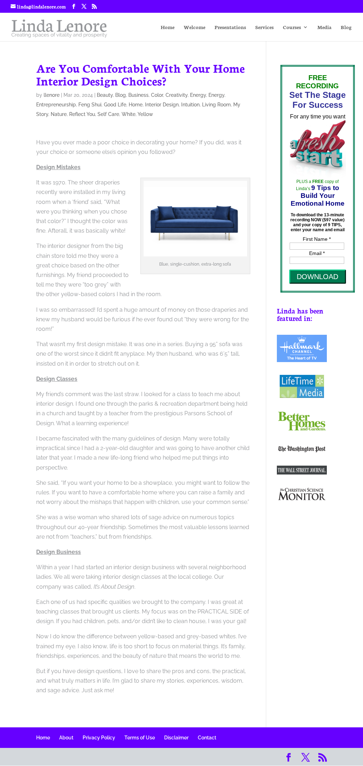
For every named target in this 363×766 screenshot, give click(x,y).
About (66, 737)
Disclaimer (176, 737)
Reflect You (82, 114)
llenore (52, 95)
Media (324, 27)
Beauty (105, 95)
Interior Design (162, 104)
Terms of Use (139, 737)
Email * (317, 253)
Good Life (115, 104)
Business (138, 95)
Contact (207, 737)
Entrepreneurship (56, 104)
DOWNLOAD (317, 277)
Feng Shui (89, 104)
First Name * (317, 239)
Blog (346, 27)
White (128, 114)
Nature (59, 114)
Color (157, 95)
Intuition (190, 104)
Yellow (145, 114)
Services (264, 27)
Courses (292, 27)
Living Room (216, 104)
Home (167, 27)
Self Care (108, 114)
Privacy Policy (99, 737)
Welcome (194, 27)
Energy (198, 95)
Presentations (230, 27)
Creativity (177, 95)
